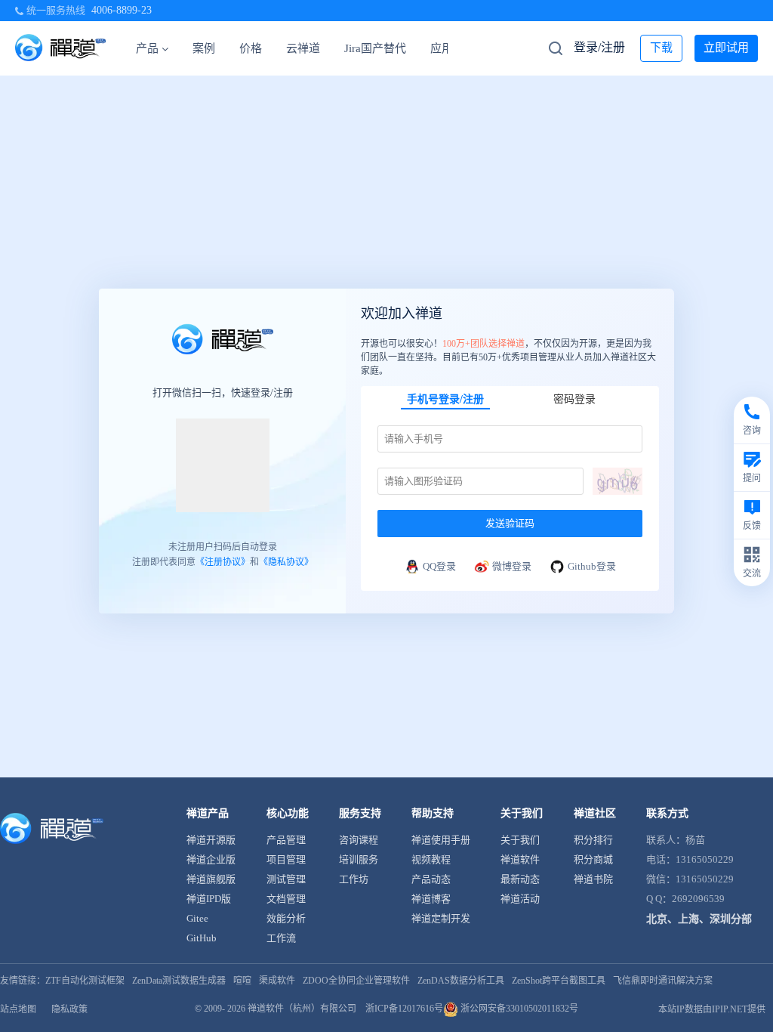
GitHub (201, 938)
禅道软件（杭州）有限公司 (302, 1008)
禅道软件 (520, 859)
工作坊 (353, 879)
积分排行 (593, 839)
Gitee (197, 918)
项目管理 (286, 859)
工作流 (281, 938)
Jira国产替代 (375, 48)
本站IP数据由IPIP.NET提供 (711, 1009)
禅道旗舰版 (211, 879)
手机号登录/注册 (445, 399)
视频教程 (431, 859)
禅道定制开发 (440, 918)
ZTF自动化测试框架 (85, 980)
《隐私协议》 (286, 562)
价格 (250, 48)
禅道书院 (593, 879)
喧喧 (242, 980)
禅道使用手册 (440, 839)
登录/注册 (599, 47)
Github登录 (592, 566)
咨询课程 (358, 839)
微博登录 (511, 566)
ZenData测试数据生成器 (179, 980)
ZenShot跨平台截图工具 (558, 980)
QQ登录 (439, 566)
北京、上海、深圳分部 (699, 919)
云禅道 (303, 48)
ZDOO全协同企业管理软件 (356, 980)
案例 (203, 48)
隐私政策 (69, 1009)
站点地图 (18, 1009)
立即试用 (726, 48)
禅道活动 (520, 898)
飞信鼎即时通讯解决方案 (663, 980)
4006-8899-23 (121, 10)
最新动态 (520, 879)
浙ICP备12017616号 (404, 1008)
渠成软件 (277, 980)
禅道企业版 (211, 859)
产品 (147, 48)
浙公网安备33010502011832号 (518, 1008)
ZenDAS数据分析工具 (460, 980)
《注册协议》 (223, 562)
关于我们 (520, 839)
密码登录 (574, 399)
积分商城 (593, 859)
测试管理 (286, 879)
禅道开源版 (211, 839)
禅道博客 (431, 898)
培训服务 (358, 859)
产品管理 (286, 839)
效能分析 (286, 918)
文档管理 (286, 898)
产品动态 (431, 879)
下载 (661, 48)
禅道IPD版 (208, 898)
